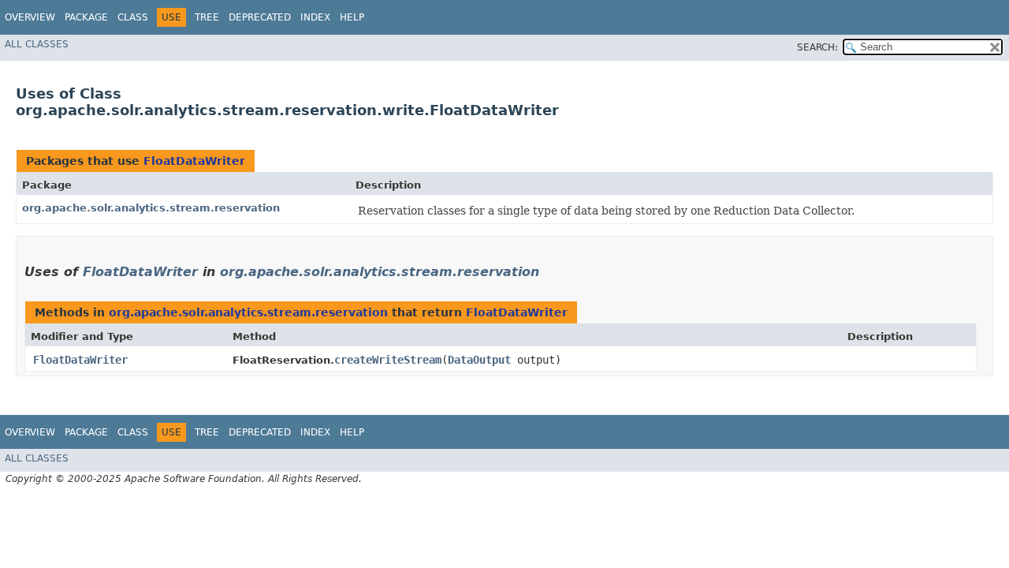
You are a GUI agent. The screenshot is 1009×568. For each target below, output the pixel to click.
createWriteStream (387, 359)
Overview (30, 17)
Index (315, 17)
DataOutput (479, 359)
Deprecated (260, 17)
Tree (207, 17)
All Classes (37, 44)
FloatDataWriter (194, 161)
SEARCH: (817, 47)
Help (352, 17)
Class (132, 17)
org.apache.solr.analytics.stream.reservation (151, 208)
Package (86, 17)
